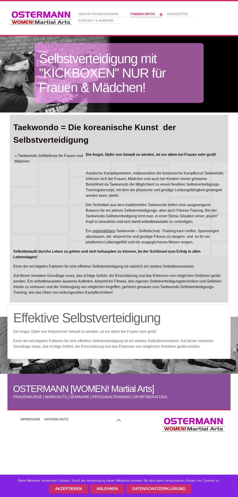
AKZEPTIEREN (68, 489)
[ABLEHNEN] (232, 485)
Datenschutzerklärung (158, 489)
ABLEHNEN (107, 489)
